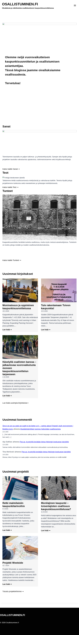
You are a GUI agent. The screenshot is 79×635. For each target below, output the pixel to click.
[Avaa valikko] (75, 6)
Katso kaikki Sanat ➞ (11, 169)
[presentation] (20, 290)
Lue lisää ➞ (7, 330)
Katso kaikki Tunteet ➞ (11, 260)
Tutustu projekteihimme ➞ (13, 591)
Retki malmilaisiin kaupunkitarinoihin (13, 504)
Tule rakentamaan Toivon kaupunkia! (55, 307)
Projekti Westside (12, 562)
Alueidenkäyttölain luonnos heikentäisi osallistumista (40, 429)
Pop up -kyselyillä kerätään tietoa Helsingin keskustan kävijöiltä (44, 442)
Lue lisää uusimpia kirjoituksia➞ (15, 403)
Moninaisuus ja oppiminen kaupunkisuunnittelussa (18, 307)
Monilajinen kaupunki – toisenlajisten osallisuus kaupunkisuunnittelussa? (56, 506)
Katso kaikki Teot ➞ (10, 187)
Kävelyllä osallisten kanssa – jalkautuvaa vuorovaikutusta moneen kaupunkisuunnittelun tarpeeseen (19, 368)
